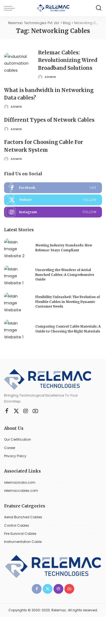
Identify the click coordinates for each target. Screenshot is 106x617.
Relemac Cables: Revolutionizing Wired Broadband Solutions (67, 60)
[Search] (98, 8)
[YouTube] (35, 411)
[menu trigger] (11, 8)
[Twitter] (53, 199)
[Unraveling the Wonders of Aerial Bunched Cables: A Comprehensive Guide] (17, 276)
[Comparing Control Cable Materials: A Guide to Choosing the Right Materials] (17, 330)
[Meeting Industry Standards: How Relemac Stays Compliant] (17, 249)
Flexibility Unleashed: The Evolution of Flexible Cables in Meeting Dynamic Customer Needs (67, 301)
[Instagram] (53, 212)
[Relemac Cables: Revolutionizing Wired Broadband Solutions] (19, 64)
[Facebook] (53, 187)
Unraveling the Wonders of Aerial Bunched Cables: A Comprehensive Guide (64, 274)
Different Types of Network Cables (49, 120)
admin (50, 77)
